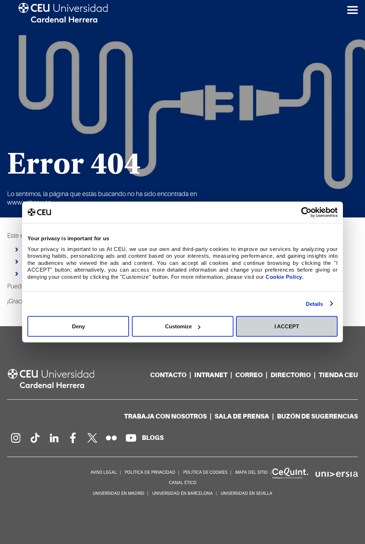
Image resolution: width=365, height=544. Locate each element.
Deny (78, 326)
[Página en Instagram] (15, 437)
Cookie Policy (284, 276)
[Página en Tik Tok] (34, 437)
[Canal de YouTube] (131, 437)
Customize (178, 326)
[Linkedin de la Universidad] (54, 437)
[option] (182, 108)
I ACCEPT (286, 326)
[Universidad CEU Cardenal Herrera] (58, 378)
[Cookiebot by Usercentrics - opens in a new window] (306, 212)
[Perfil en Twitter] (92, 437)
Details (314, 304)
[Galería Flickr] (111, 437)
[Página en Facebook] (73, 437)
